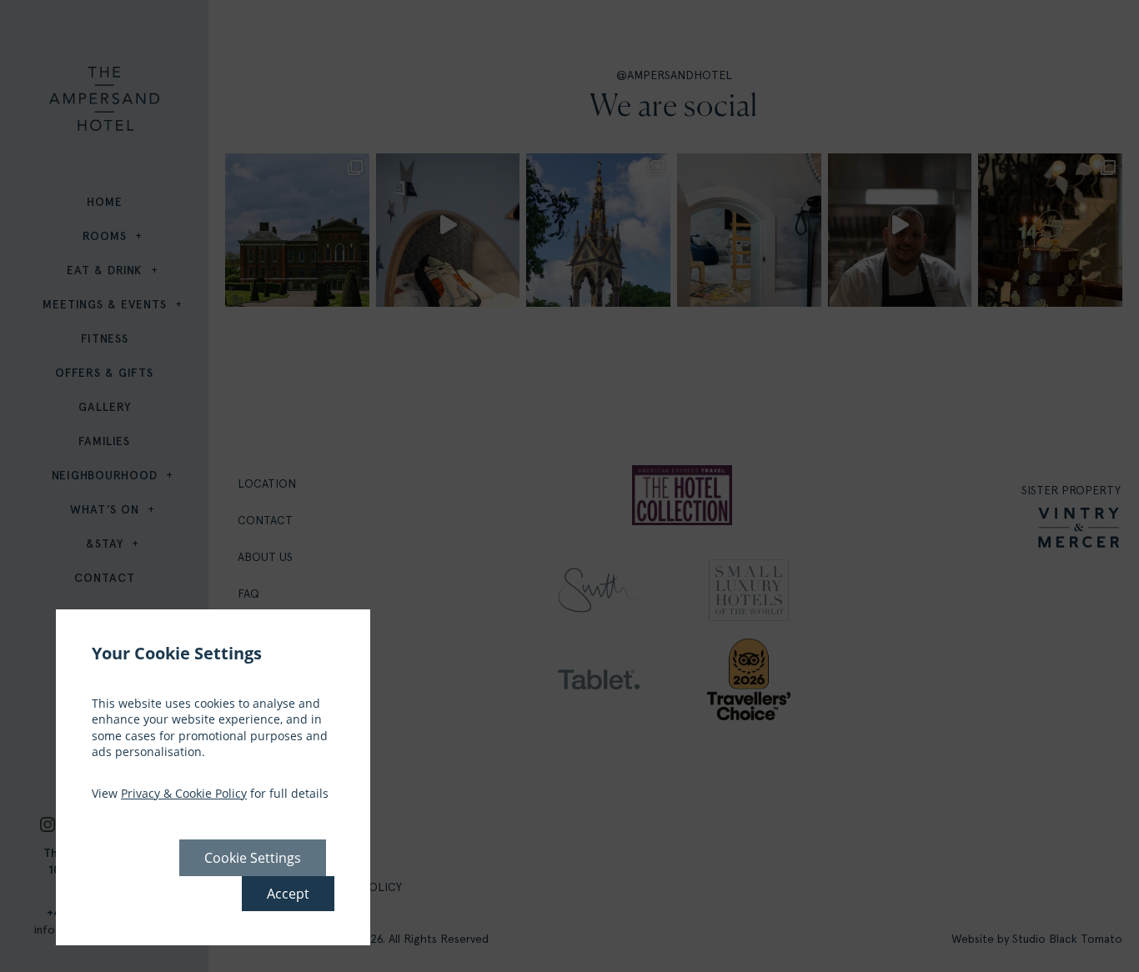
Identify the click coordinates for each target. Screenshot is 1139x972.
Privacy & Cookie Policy (184, 793)
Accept (288, 893)
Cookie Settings (252, 858)
